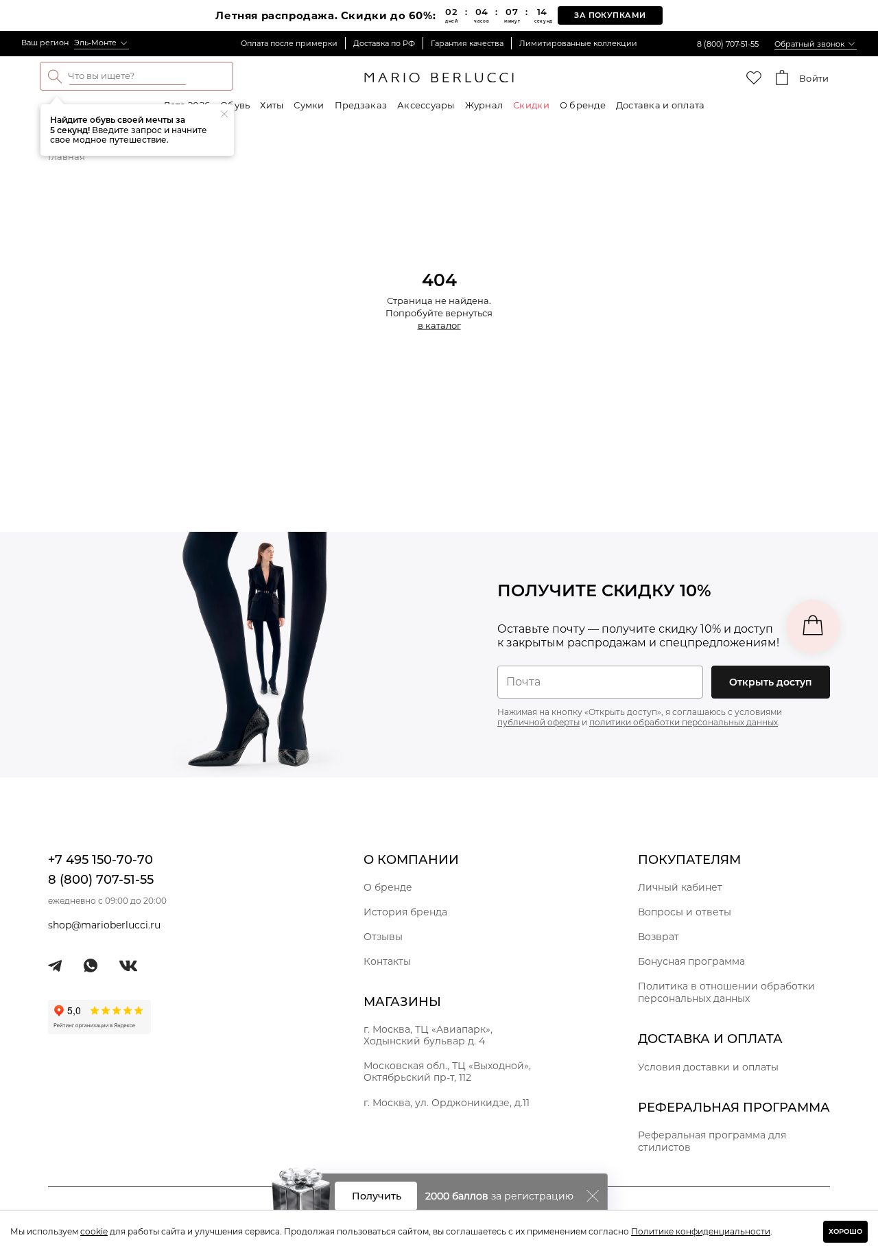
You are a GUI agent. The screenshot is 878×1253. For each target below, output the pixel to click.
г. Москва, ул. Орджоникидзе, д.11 (447, 1103)
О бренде (583, 104)
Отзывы (383, 936)
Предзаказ (361, 104)
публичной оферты (538, 722)
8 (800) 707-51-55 (728, 44)
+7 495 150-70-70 (100, 859)
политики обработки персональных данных (683, 722)
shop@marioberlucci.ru (104, 925)
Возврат (658, 936)
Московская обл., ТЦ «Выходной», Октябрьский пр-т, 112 (447, 1071)
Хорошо (845, 1231)
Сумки (309, 104)
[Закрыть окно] (592, 1196)
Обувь (235, 104)
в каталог (439, 325)
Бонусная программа (691, 961)
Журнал (484, 104)
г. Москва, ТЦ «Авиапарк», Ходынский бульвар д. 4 (428, 1035)
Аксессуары (426, 104)
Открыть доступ (770, 682)
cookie (94, 1231)
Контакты (387, 961)
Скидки (531, 104)
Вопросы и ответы (684, 912)
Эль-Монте (95, 42)
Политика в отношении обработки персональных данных (726, 992)
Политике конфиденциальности (700, 1231)
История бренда (405, 912)
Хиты (271, 104)
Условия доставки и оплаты (708, 1067)
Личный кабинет (680, 887)
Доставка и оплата (660, 104)
